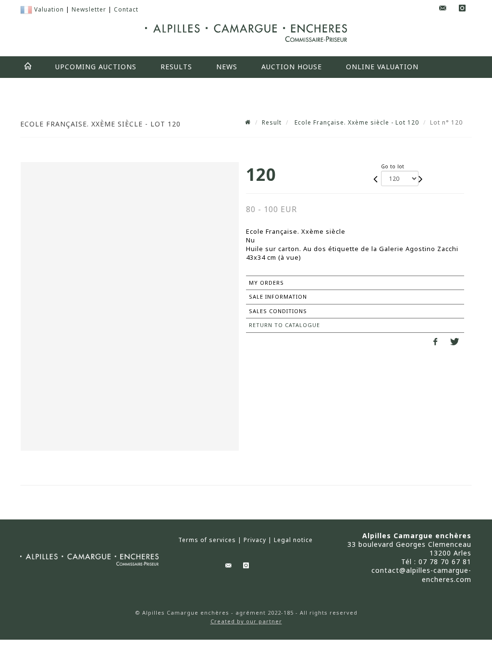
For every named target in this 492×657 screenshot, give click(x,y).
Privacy (255, 540)
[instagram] (462, 8)
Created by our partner (246, 621)
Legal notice (293, 540)
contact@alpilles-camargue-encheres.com (421, 574)
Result (272, 122)
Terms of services (207, 540)
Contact (126, 9)
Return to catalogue (284, 324)
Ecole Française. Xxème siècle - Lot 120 (356, 122)
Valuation (49, 9)
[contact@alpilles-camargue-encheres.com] (443, 8)
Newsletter (89, 9)
